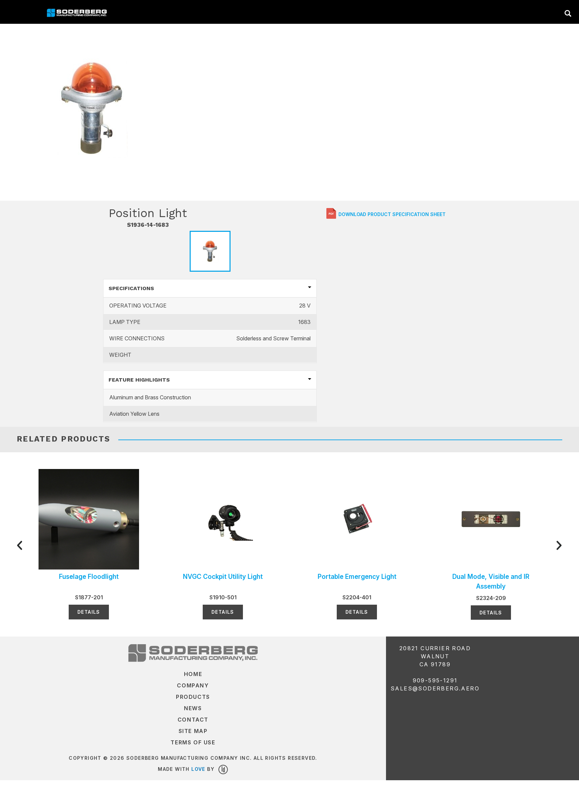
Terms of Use (193, 742)
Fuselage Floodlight (89, 577)
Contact (193, 719)
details (88, 612)
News (193, 708)
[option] (92, 108)
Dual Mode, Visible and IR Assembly (490, 581)
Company (193, 685)
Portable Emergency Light (357, 577)
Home (193, 674)
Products (193, 696)
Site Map (193, 731)
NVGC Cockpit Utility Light (223, 577)
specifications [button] (131, 288)
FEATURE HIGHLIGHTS (139, 380)
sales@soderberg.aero (435, 688)
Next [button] (540, 544)
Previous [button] (38, 544)
